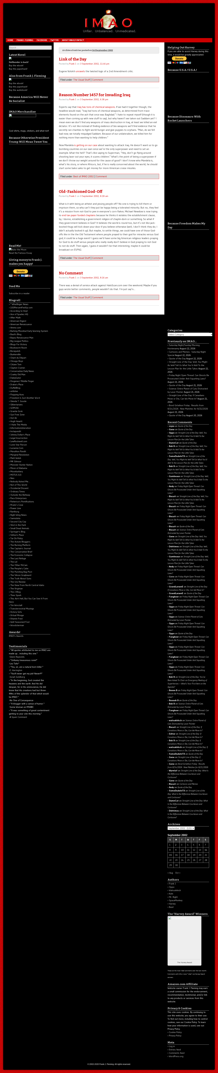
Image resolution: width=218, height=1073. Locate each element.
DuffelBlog (15, 387)
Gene (171, 576)
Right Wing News (18, 514)
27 (200, 860)
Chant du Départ (18, 357)
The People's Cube (19, 568)
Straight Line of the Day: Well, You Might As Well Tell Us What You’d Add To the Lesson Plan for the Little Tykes (187, 365)
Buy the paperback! (18, 68)
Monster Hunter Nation (21, 464)
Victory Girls (16, 611)
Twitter (54, 40)
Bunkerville (15, 354)
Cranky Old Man (17, 374)
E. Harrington (16, 670)
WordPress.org (176, 1056)
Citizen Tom (15, 364)
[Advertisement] (21, 192)
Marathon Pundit (18, 451)
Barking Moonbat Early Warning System (29, 331)
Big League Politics (19, 341)
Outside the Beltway (20, 494)
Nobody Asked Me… (20, 481)
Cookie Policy (175, 1032)
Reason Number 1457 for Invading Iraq (94, 95)
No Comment (71, 273)
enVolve (14, 391)
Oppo (171, 887)
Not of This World (18, 484)
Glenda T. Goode (18, 401)
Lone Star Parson (18, 444)
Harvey (172, 903)
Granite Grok (16, 411)
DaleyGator (15, 377)
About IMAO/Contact (73, 40)
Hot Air (13, 417)
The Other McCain (18, 565)
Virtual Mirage (17, 615)
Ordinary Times (17, 491)
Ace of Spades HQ (19, 314)
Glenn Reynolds (17, 656)
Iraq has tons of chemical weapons (96, 106)
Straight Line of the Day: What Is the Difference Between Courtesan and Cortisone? (188, 774)
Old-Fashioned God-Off (80, 191)
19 (194, 855)
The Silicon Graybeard (20, 575)
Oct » (177, 872)
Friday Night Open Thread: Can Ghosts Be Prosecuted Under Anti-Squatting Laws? (186, 489)
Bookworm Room (18, 347)
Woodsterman (17, 625)
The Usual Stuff (81, 79)
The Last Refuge (18, 558)
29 (170, 865)
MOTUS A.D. (16, 474)
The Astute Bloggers (20, 541)
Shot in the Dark (18, 525)
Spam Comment (19, 717)
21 (206, 855)
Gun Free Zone (17, 414)
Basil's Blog (15, 334)
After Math (15, 317)
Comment (97, 79)
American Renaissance (21, 324)
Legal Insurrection (18, 438)
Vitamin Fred (16, 618)
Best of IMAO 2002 (83, 176)
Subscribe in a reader (19, 293)
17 (182, 855)
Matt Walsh (15, 458)
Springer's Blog (17, 531)
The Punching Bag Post (21, 571)
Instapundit (15, 431)
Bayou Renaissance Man (21, 337)
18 (188, 855)
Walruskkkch (175, 890)
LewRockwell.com (18, 441)
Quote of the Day (177, 358)
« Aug (170, 872)
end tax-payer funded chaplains (79, 215)
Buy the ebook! (16, 65)
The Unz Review (18, 581)
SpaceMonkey (175, 900)
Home (10, 40)
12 (194, 849)
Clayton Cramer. (18, 367)
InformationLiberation (20, 428)
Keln (171, 893)
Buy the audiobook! (18, 90)
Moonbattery (16, 471)
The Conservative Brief (21, 551)
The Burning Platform (20, 545)
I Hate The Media (18, 424)
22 (170, 860)
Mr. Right (173, 897)
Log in (172, 1046)
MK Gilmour (15, 461)
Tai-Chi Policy (16, 538)
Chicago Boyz (16, 361)
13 (200, 849)
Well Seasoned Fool (20, 622)
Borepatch (15, 351)
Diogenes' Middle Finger (22, 381)
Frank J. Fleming (25, 40)
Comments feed (176, 1052)
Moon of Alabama (18, 468)
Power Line (15, 508)
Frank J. (72, 63)
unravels (80, 71)
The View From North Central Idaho (27, 585)
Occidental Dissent (19, 488)
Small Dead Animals (19, 528)
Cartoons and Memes (189, 783)
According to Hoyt (19, 310)
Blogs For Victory (18, 344)
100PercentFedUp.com (21, 307)
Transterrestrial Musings (22, 608)
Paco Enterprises (18, 498)
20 (200, 855)
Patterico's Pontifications (22, 501)
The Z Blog (15, 591)
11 (188, 849)
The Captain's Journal (20, 548)
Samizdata (15, 518)
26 (194, 860)
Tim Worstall (16, 605)
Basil (171, 907)
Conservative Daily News (22, 371)
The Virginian (16, 588)
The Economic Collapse (21, 555)
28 (206, 860)
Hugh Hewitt (16, 421)
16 (176, 855)
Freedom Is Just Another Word (25, 397)
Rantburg (14, 511)
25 (188, 860)
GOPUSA (14, 407)
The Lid (13, 561)
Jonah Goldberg (17, 676)
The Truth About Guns (20, 578)
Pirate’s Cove (16, 504)
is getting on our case (85, 145)
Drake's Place (16, 384)
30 (176, 865)
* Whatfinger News (19, 304)
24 (182, 860)
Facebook (42, 40)
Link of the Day (72, 59)
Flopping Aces (17, 394)
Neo (12, 478)
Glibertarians (16, 404)
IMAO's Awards (16, 636)
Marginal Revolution (19, 454)
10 (182, 849)
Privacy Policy (175, 1035)
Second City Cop (18, 521)
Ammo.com (15, 327)
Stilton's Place (17, 535)
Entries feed (175, 1049)
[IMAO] (109, 33)
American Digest (18, 320)
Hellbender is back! (19, 62)
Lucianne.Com (16, 448)
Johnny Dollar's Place (20, 434)
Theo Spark (15, 595)
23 (176, 860)
